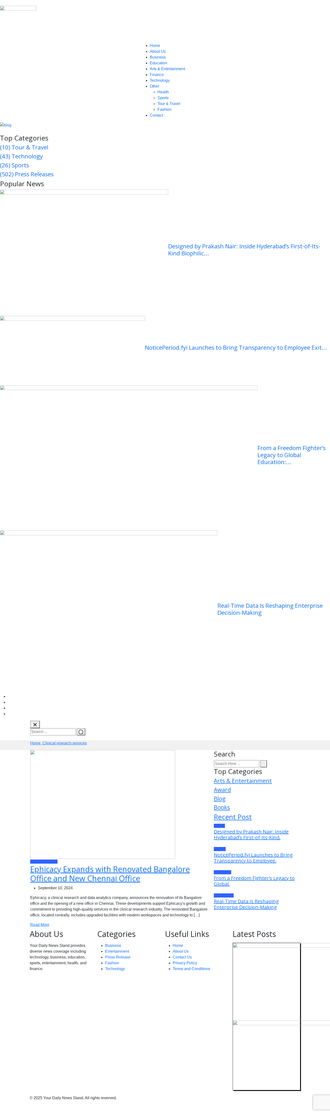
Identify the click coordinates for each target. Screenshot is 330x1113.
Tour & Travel (169, 104)
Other (154, 86)
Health (163, 92)
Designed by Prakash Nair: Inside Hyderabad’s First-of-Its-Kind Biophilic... (244, 249)
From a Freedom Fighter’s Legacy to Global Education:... (292, 455)
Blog (220, 798)
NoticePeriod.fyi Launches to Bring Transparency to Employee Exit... (236, 347)
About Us (158, 51)
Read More (39, 925)
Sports (163, 98)
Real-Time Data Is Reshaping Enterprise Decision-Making (270, 608)
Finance (157, 75)
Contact (156, 115)
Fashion (165, 109)
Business (158, 57)
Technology (160, 80)
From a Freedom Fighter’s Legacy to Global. (254, 881)
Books (222, 807)
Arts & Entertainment (167, 69)
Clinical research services (65, 743)
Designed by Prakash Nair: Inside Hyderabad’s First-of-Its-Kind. (251, 834)
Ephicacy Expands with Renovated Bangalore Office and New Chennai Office (110, 873)
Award (222, 790)
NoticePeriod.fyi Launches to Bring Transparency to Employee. (253, 858)
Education (158, 63)
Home (155, 46)
